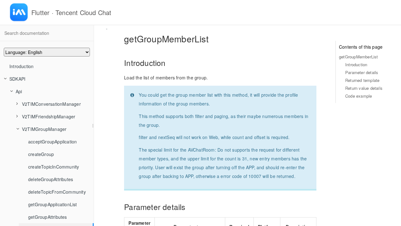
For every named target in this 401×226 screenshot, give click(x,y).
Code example (358, 96)
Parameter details (361, 72)
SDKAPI (17, 79)
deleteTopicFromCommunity (57, 192)
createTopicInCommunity (53, 167)
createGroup (41, 154)
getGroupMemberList (358, 57)
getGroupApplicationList (52, 204)
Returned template (362, 80)
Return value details (364, 88)
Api (19, 91)
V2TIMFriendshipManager (48, 116)
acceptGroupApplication (52, 141)
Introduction (21, 66)
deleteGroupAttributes (50, 179)
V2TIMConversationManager (51, 104)
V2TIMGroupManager (44, 129)
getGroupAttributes (47, 217)
